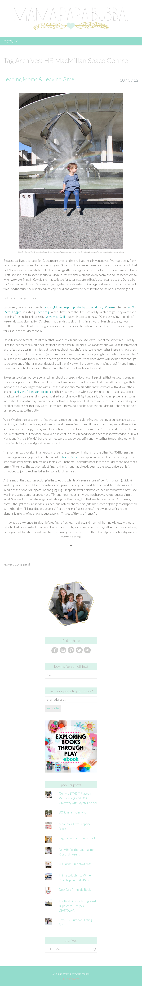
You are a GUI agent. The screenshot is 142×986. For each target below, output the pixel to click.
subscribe (53, 708)
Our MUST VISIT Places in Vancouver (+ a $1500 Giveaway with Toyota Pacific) (78, 798)
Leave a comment (16, 564)
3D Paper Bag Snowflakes (75, 864)
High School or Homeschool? (77, 838)
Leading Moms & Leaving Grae (38, 79)
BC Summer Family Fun (73, 812)
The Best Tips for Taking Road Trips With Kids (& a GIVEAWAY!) (77, 905)
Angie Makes (82, 973)
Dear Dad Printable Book (75, 889)
